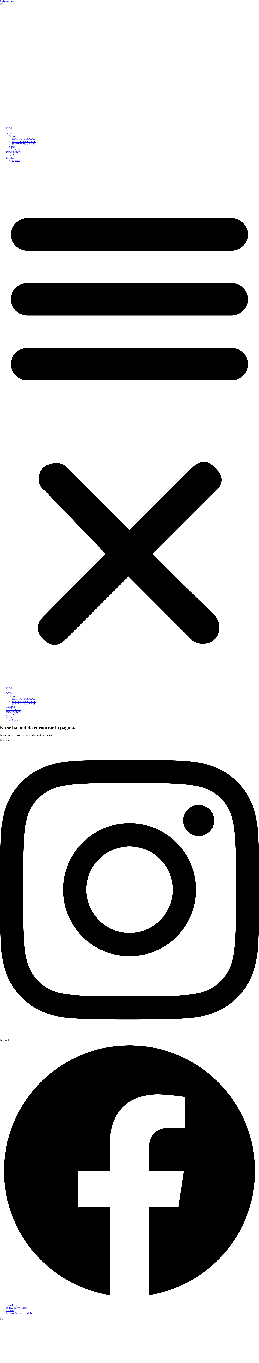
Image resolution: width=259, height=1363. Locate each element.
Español (10, 157)
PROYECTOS (13, 152)
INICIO (9, 128)
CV (7, 130)
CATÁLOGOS (13, 149)
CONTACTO (12, 155)
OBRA (9, 133)
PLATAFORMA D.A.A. (24, 141)
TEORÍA (10, 136)
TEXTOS (10, 147)
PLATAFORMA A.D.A (23, 139)
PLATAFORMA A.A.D (23, 144)
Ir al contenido (7, 1)
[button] (129, 424)
